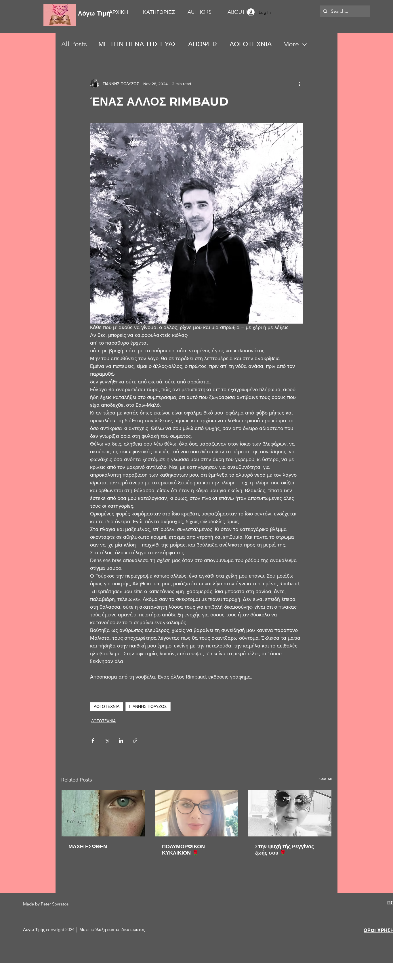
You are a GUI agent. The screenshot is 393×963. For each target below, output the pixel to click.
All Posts (74, 44)
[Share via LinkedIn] (121, 740)
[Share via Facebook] (93, 740)
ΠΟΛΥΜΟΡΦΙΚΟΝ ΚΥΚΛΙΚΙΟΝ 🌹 (183, 849)
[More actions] (299, 83)
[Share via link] (135, 740)
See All (325, 779)
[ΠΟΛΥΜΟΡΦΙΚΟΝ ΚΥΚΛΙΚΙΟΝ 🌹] (196, 813)
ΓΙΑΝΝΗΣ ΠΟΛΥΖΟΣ (148, 706)
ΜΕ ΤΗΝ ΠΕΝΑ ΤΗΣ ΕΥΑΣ (137, 44)
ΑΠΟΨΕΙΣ (203, 44)
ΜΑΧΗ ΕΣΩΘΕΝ (87, 846)
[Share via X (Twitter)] (107, 740)
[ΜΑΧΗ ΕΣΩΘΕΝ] (103, 813)
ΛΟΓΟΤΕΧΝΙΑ (251, 44)
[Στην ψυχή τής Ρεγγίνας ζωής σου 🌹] (289, 813)
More (291, 44)
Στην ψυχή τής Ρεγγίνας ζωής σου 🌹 (284, 849)
